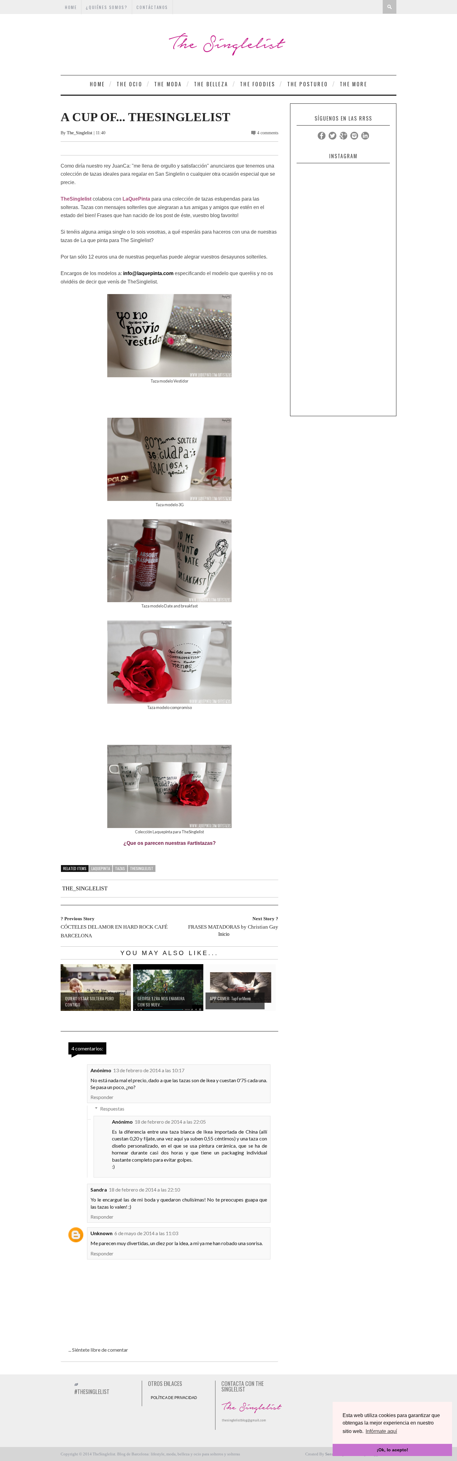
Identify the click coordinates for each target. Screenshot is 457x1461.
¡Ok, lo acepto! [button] (392, 1449)
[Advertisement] (343, 319)
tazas (120, 868)
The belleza (211, 84)
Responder (101, 1097)
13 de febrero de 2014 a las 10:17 (148, 1070)
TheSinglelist (141, 868)
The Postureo (307, 84)
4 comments (267, 133)
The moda (168, 84)
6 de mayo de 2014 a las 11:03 (146, 1233)
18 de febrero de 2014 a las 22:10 (144, 1189)
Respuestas (112, 1108)
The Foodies (257, 84)
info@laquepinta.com (148, 273)
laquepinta (100, 868)
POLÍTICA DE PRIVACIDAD (174, 1398)
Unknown (101, 1233)
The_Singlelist (79, 133)
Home (97, 84)
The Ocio (129, 84)
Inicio (223, 934)
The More (353, 84)
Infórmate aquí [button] (381, 1431)
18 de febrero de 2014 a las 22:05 (170, 1122)
